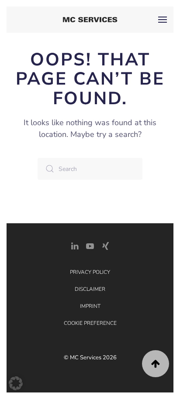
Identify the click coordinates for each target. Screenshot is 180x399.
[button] (162, 20)
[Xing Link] (105, 245)
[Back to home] (90, 20)
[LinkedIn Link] (74, 245)
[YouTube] (90, 245)
